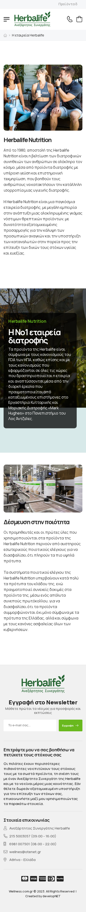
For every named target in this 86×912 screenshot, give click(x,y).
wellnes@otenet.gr (25, 851)
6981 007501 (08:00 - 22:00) (33, 843)
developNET (52, 896)
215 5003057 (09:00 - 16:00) (32, 836)
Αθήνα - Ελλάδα (22, 859)
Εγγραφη (68, 725)
